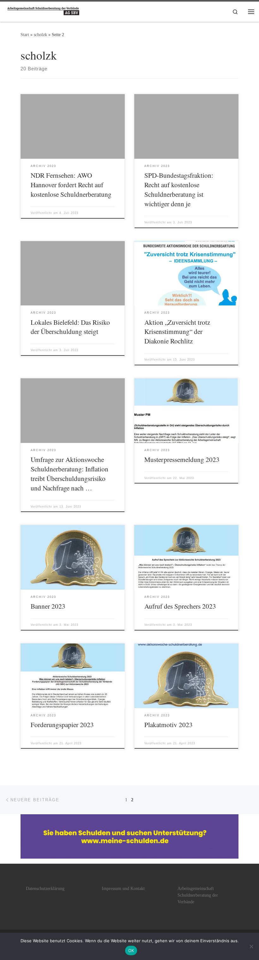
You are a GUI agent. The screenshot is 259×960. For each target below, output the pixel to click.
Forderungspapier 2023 (62, 724)
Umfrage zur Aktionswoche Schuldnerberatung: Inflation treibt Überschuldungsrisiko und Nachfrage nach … (69, 473)
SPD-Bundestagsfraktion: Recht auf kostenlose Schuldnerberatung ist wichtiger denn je (178, 189)
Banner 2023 (48, 606)
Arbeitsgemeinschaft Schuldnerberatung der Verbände (198, 895)
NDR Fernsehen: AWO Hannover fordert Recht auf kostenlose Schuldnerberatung (71, 184)
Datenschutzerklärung (45, 888)
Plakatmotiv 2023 (168, 724)
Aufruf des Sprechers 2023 (180, 606)
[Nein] (251, 946)
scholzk (40, 34)
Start (25, 34)
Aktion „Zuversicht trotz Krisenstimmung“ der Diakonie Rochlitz (177, 331)
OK (131, 950)
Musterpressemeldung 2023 (182, 459)
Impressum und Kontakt (123, 888)
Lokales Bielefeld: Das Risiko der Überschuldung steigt (70, 326)
